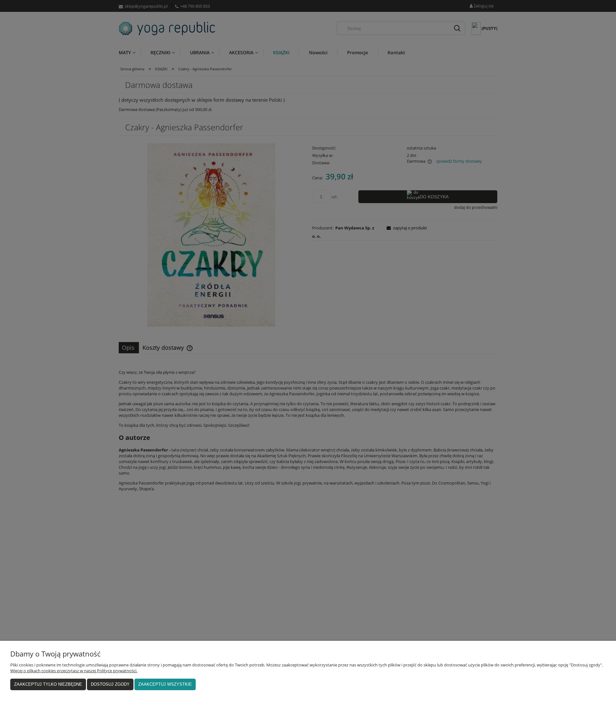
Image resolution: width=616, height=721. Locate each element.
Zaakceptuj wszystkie (165, 684)
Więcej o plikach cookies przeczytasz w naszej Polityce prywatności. (73, 671)
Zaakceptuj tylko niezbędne (48, 684)
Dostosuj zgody (110, 684)
